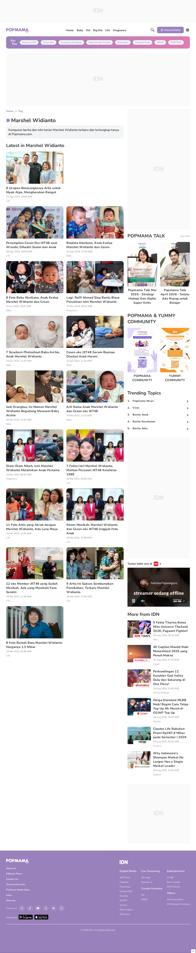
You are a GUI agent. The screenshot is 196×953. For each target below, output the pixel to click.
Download (11, 917)
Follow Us (11, 908)
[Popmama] (17, 30)
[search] (152, 30)
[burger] (187, 30)
